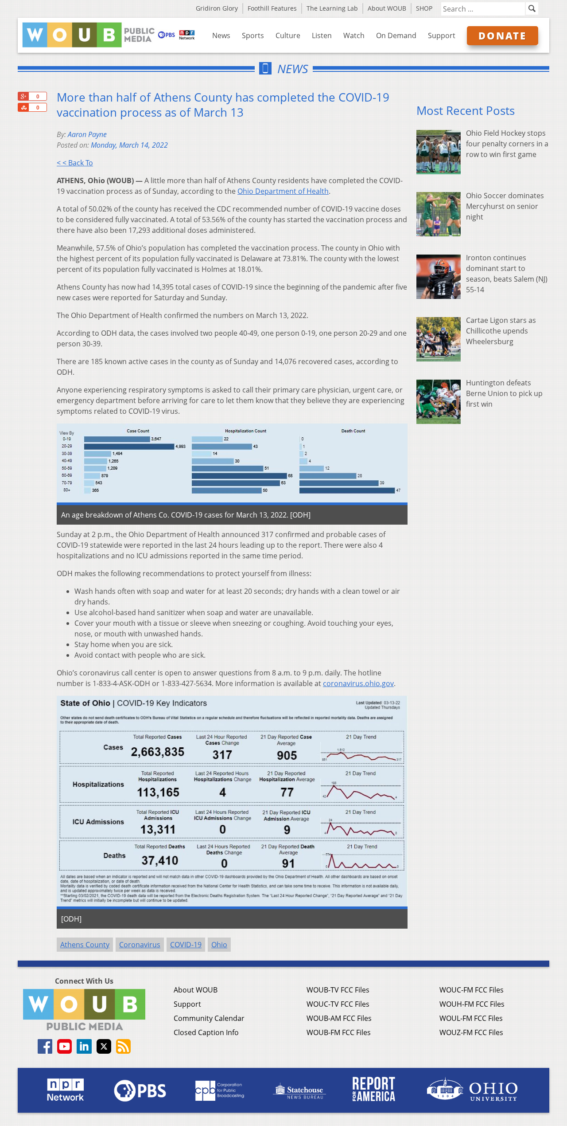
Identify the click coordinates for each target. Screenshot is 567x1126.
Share (23, 107)
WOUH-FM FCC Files (472, 1004)
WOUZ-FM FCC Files (471, 1032)
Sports (253, 35)
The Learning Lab (332, 8)
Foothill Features (272, 8)
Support (441, 35)
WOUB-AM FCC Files (339, 1018)
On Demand (396, 35)
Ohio (219, 944)
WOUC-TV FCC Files (338, 1004)
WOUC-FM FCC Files (471, 990)
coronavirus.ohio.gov (358, 683)
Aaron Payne (87, 134)
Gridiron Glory (217, 8)
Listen (322, 35)
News (221, 35)
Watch (354, 35)
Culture (288, 35)
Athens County (84, 944)
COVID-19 (186, 944)
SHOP (424, 8)
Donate (502, 35)
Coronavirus (139, 944)
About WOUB (387, 8)
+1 (23, 96)
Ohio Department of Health (283, 191)
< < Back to (75, 163)
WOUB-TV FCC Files (338, 990)
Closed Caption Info (206, 1032)
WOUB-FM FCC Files (339, 1032)
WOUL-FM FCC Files (471, 1018)
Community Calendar (209, 1018)
